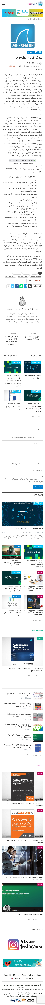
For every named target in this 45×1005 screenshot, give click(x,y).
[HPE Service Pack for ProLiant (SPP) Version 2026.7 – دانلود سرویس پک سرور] (11, 551)
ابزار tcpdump (17, 273)
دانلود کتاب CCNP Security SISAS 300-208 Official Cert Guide (12, 340)
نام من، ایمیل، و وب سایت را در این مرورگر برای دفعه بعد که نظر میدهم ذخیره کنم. (23, 480)
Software (16, 596)
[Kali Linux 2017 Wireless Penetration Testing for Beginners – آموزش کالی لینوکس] (22, 786)
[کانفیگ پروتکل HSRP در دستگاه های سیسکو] (38, 696)
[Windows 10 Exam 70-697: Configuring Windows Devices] (22, 823)
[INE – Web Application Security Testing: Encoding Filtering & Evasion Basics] (38, 738)
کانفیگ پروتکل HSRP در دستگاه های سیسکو (19, 694)
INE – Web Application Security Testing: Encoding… (19, 736)
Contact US (19, 978)
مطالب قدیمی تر (37, 620)
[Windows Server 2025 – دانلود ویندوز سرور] (12, 396)
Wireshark (26, 273)
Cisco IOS (7, 975)
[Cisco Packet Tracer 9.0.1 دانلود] (32, 367)
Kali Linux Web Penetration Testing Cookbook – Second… (17, 705)
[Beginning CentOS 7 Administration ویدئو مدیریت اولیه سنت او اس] (38, 748)
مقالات (30, 52)
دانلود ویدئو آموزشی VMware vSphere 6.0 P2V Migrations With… (17, 725)
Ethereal (34, 273)
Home (39, 975)
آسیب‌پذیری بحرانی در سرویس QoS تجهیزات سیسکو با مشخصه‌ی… (18, 715)
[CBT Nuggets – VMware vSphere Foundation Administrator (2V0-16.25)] (33, 602)
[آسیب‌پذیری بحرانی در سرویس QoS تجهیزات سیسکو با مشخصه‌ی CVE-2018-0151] (38, 717)
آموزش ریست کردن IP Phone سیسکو (32, 338)
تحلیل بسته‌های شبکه (35, 276)
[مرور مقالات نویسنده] (22, 301)
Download (36, 363)
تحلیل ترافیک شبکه (22, 276)
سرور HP (17, 546)
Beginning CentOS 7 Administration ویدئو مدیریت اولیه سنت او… (17, 746)
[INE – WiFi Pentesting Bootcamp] (22, 897)
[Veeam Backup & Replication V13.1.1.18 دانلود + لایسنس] (32, 396)
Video (40, 572)
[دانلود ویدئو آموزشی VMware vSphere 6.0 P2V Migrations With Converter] (38, 727)
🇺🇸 (12, 978)
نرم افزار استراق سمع (10, 276)
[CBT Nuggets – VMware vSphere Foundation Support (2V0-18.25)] (33, 578)
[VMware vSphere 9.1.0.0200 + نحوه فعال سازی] (11, 602)
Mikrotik (16, 975)
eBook (40, 638)
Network (37, 52)
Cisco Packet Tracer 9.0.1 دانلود (28, 528)
